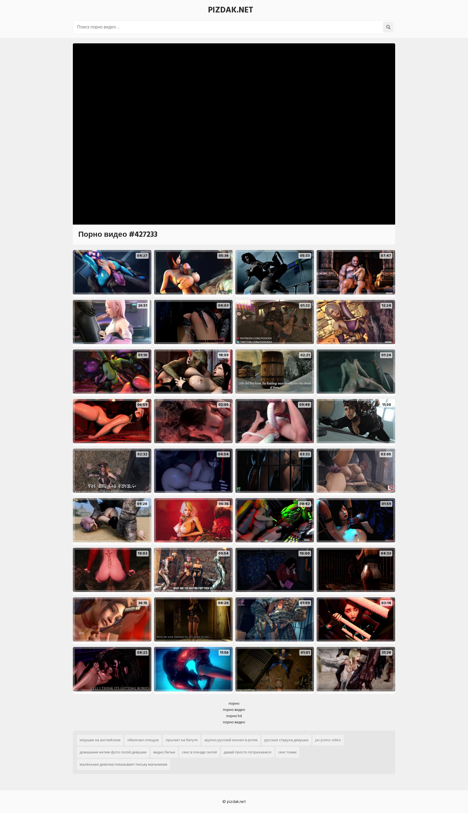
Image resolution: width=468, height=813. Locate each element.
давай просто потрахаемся (247, 752)
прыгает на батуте (182, 740)
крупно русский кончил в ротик (231, 740)
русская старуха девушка (286, 740)
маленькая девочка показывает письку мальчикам (123, 764)
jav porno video (328, 740)
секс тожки (287, 752)
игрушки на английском (100, 740)
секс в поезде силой (199, 752)
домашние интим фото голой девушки (113, 752)
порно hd (234, 716)
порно (234, 703)
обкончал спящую (143, 740)
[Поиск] (388, 27)
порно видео (234, 710)
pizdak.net (230, 10)
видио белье (164, 752)
